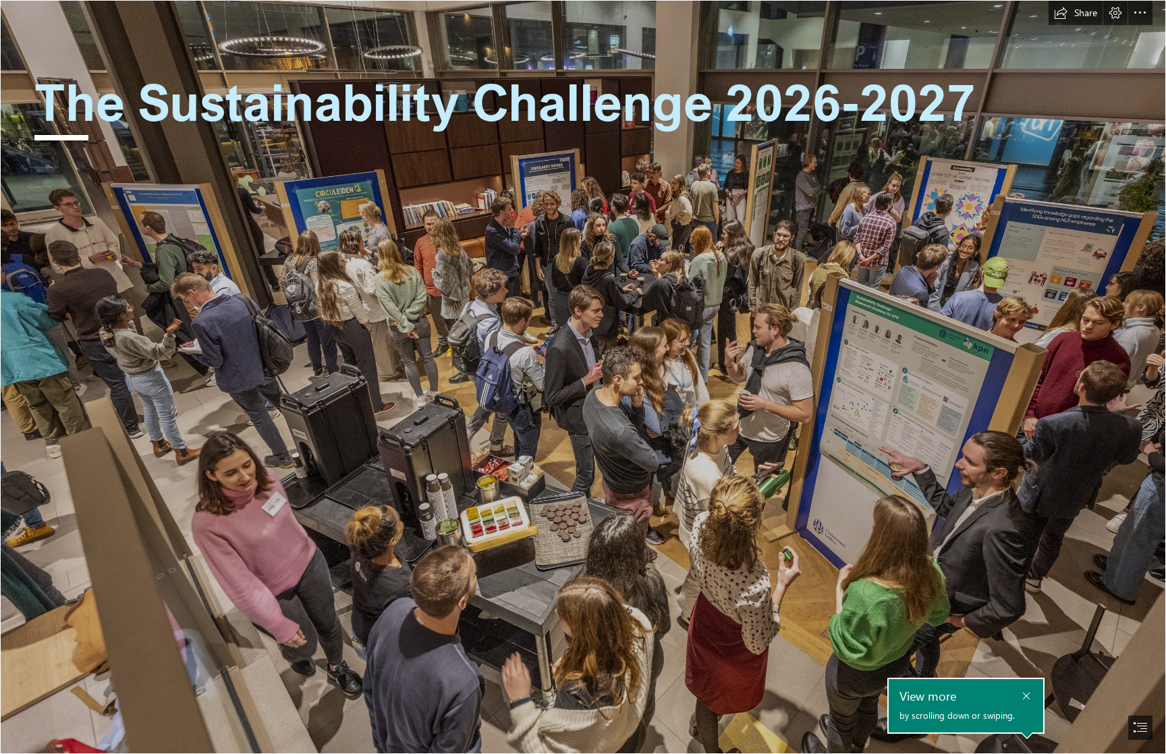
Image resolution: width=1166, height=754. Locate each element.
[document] (583, 377)
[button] (1076, 13)
